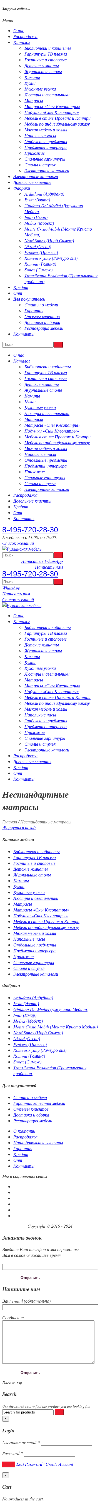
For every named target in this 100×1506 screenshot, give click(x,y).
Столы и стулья (40, 165)
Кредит (20, 287)
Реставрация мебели (43, 328)
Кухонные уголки (40, 89)
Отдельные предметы (45, 141)
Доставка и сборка (42, 322)
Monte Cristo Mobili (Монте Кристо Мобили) (55, 1027)
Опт (17, 293)
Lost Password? (30, 1464)
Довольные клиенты (32, 182)
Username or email (21, 1442)
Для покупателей (29, 299)
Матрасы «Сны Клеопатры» (52, 106)
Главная (9, 822)
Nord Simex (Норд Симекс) (49, 240)
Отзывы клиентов (42, 316)
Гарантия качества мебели (39, 1103)
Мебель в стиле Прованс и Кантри (57, 118)
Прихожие (34, 153)
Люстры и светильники (46, 95)
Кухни (30, 83)
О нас (18, 30)
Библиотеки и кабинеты (47, 48)
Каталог (21, 42)
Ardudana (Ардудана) (44, 194)
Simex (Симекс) (38, 270)
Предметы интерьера (45, 147)
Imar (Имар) (36, 217)
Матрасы (33, 100)
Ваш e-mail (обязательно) (26, 1301)
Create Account (59, 1464)
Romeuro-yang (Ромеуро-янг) (51, 258)
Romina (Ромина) (40, 264)
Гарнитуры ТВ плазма (45, 54)
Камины (32, 77)
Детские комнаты (41, 65)
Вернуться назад (19, 827)
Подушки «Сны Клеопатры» (51, 112)
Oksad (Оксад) (37, 246)
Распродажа (25, 36)
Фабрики (21, 188)
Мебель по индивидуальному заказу (57, 124)
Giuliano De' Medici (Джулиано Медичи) (50, 1009)
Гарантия (33, 310)
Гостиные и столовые (45, 60)
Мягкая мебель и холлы (45, 130)
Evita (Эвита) (37, 200)
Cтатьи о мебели (41, 305)
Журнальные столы (43, 71)
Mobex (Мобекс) (39, 223)
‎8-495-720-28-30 (30, 530)
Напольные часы (40, 135)
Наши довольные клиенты (38, 1142)
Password (12, 1453)
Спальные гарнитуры (44, 159)
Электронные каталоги (46, 170)
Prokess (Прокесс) (41, 252)
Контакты (23, 334)
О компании (24, 1131)
